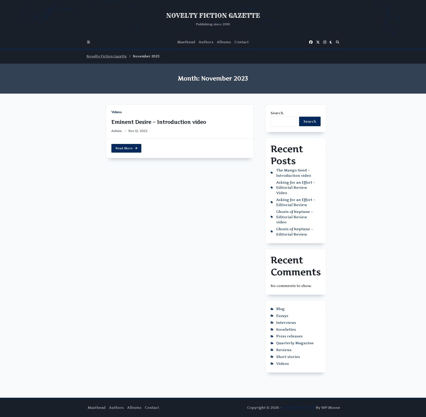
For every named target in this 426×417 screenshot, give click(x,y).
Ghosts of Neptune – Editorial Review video (294, 217)
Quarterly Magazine (295, 343)
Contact (242, 42)
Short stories (288, 357)
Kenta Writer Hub (298, 407)
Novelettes (286, 329)
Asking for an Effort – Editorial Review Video (295, 187)
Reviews (284, 350)
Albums (224, 42)
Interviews (286, 323)
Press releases (289, 336)
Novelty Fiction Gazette (107, 56)
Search (277, 113)
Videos (116, 112)
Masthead (186, 42)
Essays (282, 316)
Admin (116, 131)
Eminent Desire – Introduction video (158, 122)
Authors (206, 42)
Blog (280, 309)
